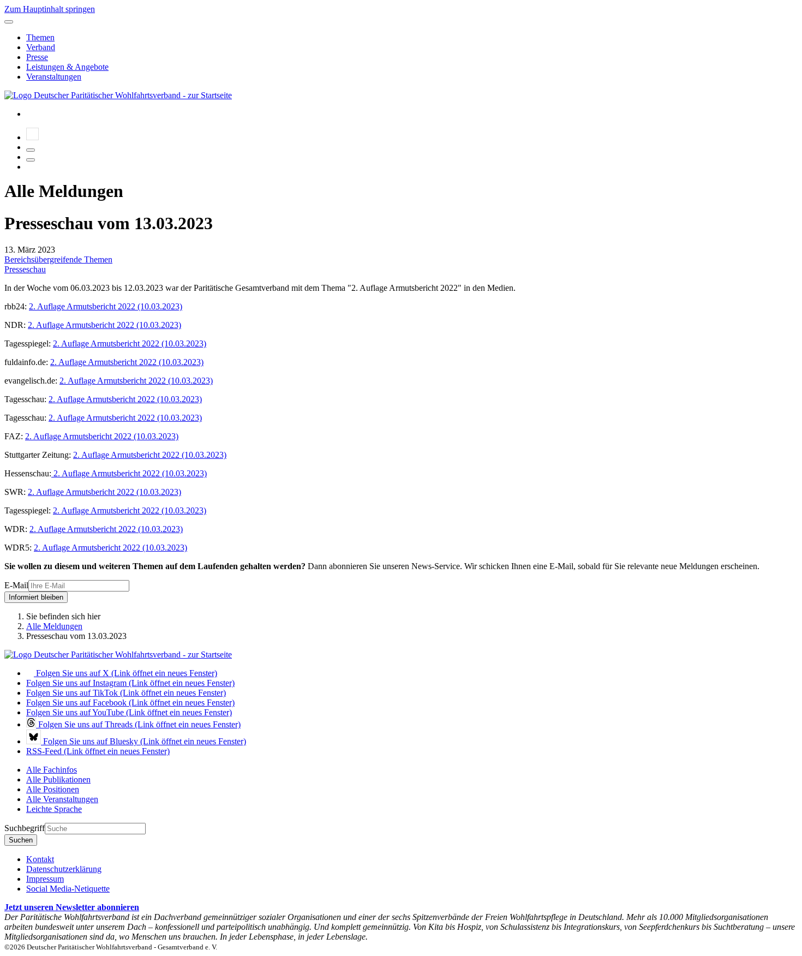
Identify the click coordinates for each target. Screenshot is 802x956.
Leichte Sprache (54, 809)
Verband (40, 47)
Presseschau (25, 269)
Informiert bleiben (36, 597)
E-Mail (16, 585)
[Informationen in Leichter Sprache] (32, 137)
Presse (37, 57)
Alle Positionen (52, 789)
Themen (40, 37)
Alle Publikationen (58, 779)
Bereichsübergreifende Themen (58, 259)
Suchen (21, 840)
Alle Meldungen (54, 626)
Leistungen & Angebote (67, 66)
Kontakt (40, 859)
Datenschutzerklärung (63, 869)
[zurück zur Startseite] (118, 95)
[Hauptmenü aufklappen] (8, 21)
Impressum (45, 878)
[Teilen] (30, 160)
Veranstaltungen (53, 76)
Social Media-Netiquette (68, 888)
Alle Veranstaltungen (62, 799)
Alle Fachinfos (51, 769)
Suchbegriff (24, 828)
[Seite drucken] (30, 150)
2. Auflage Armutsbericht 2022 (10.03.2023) (105, 306)
